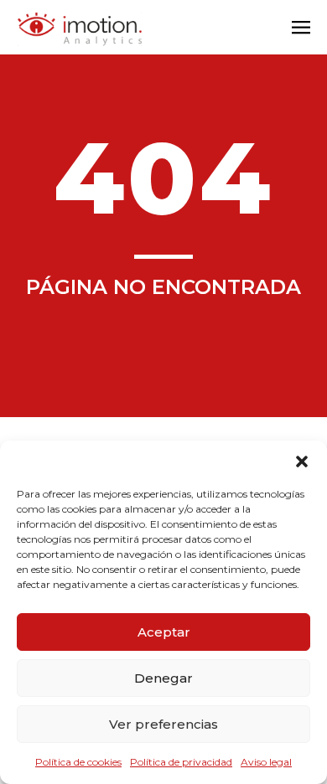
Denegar (163, 678)
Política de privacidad (181, 762)
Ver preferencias (163, 724)
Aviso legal (266, 762)
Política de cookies (78, 762)
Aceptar (164, 632)
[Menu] (301, 29)
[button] (301, 461)
